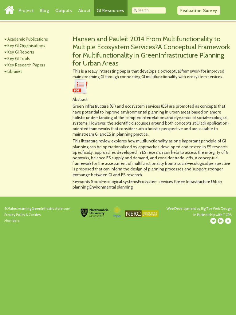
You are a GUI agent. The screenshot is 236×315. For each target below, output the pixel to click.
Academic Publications (27, 39)
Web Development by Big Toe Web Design (199, 208)
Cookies (35, 215)
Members (11, 220)
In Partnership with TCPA (212, 215)
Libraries (14, 71)
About (84, 10)
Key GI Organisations (26, 45)
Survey (198, 10)
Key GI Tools (18, 58)
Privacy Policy (14, 215)
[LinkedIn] (221, 221)
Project (26, 10)
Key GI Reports (20, 52)
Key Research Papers (26, 64)
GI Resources (110, 10)
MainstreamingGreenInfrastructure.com (38, 208)
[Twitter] (213, 221)
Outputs (63, 10)
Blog (44, 10)
